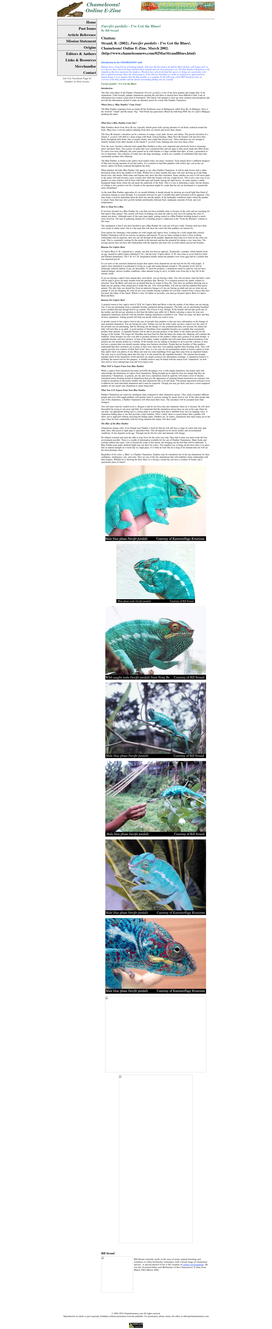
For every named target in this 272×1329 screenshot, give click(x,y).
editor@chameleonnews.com (196, 1316)
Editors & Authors (81, 53)
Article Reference (82, 34)
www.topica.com (145, 361)
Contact (89, 72)
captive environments (193, 1264)
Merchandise (85, 66)
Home (91, 22)
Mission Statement (81, 41)
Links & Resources (80, 60)
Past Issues (87, 28)
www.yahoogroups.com (123, 361)
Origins (90, 47)
